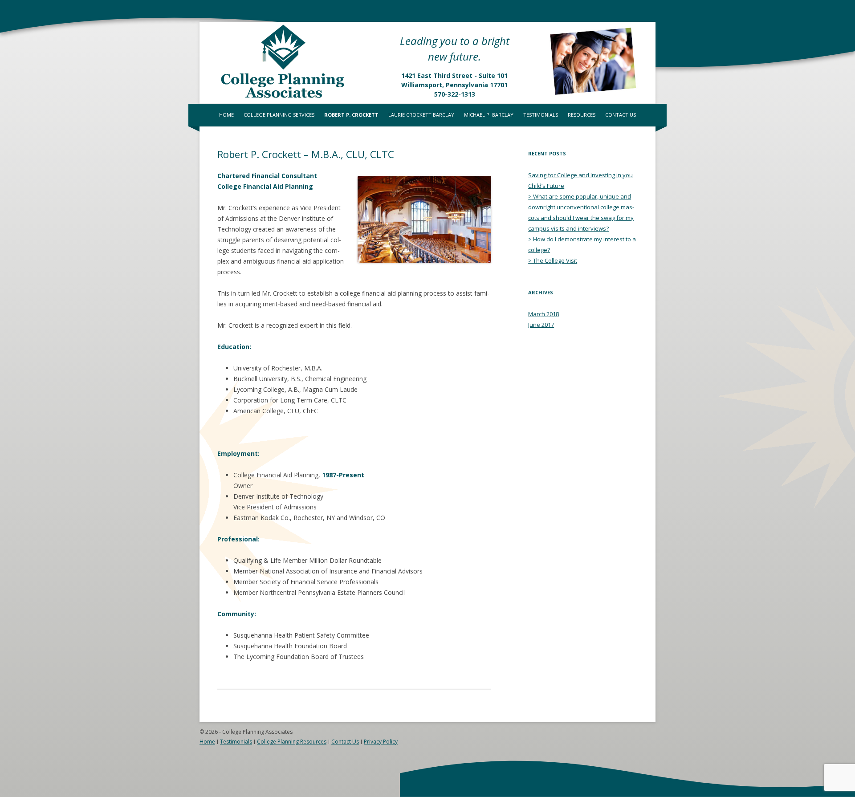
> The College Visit (552, 260)
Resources (581, 114)
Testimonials (540, 114)
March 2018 (543, 314)
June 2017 (541, 325)
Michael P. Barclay (488, 114)
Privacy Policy (381, 741)
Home (226, 114)
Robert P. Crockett (351, 114)
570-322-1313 (454, 94)
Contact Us (620, 114)
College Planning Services (279, 114)
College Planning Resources (291, 741)
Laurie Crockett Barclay (421, 114)
